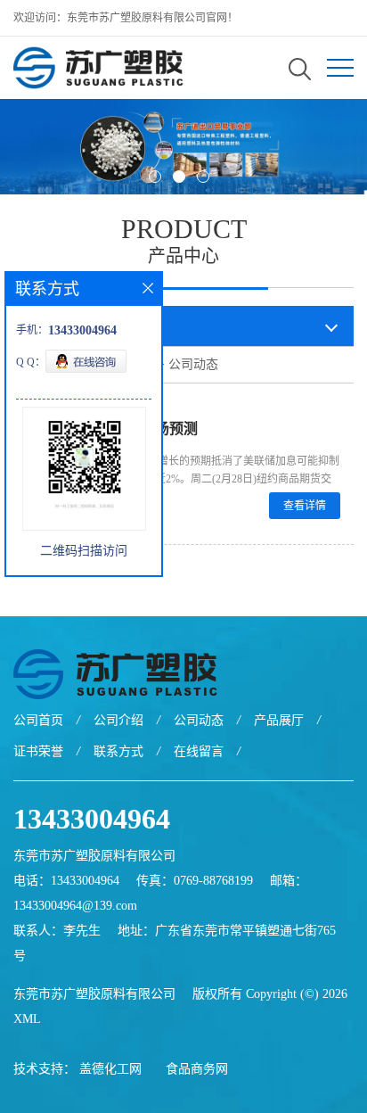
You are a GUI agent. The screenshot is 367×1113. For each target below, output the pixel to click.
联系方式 (118, 751)
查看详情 (304, 505)
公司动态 (193, 364)
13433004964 (91, 819)
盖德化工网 (110, 1069)
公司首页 (38, 720)
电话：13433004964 (66, 880)
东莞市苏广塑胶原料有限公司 (94, 994)
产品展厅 (279, 720)
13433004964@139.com (75, 905)
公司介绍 (118, 720)
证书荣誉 (38, 751)
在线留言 (199, 751)
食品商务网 (197, 1069)
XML (27, 1019)
